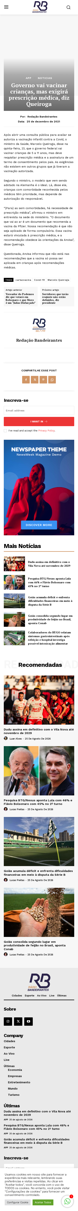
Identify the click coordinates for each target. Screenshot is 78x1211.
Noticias (45, 78)
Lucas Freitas (16, 809)
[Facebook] (26, 379)
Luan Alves (15, 738)
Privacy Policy (46, 430)
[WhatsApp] (52, 379)
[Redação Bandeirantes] (39, 325)
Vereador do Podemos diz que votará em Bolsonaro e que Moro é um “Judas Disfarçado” (20, 298)
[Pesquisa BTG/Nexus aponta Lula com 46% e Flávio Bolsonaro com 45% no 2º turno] (14, 582)
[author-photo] (6, 738)
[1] (67, 1203)
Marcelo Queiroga (58, 280)
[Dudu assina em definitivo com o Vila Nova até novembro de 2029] (14, 563)
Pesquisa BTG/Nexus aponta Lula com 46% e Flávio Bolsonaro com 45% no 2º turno (49, 582)
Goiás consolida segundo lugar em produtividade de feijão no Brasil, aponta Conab (50, 619)
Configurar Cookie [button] (17, 1202)
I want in (36, 421)
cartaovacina (23, 280)
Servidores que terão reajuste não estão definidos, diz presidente (55, 298)
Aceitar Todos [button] (43, 1202)
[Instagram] (8, 1021)
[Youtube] (28, 1021)
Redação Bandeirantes (42, 116)
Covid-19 (39, 280)
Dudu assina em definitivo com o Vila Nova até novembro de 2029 (49, 563)
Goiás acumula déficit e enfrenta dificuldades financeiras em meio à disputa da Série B (50, 600)
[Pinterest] (43, 379)
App (28, 78)
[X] (34, 379)
